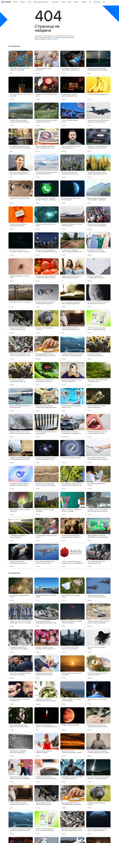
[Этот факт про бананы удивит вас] (98, 89)
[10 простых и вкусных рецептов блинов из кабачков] (98, 771)
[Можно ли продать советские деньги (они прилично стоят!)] (46, 141)
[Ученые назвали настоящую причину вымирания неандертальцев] (98, 400)
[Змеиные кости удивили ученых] (20, 192)
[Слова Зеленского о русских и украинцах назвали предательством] (72, 141)
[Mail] (2, 2)
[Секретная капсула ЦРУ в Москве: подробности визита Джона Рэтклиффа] (98, 115)
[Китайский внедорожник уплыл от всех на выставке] (20, 400)
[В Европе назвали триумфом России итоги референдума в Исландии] (98, 218)
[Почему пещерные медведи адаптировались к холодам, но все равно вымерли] (72, 530)
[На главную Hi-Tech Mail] (7, 2)
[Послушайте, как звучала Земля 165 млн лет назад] (98, 374)
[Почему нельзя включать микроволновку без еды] (72, 89)
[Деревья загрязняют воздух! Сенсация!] (46, 504)
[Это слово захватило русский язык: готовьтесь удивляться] (72, 296)
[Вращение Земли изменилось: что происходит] (72, 192)
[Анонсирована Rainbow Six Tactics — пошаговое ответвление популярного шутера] (20, 608)
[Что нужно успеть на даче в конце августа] (46, 530)
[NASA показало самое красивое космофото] (20, 504)
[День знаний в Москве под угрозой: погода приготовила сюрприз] (20, 823)
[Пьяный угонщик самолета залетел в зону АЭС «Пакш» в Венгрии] (98, 693)
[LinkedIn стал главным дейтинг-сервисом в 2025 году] (72, 582)
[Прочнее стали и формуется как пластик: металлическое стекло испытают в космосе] (20, 348)
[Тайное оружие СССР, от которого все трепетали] (20, 322)
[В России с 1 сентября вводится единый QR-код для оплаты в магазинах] (98, 141)
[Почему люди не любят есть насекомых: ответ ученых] (46, 374)
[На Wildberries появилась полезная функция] (20, 530)
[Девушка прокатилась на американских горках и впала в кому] (72, 660)
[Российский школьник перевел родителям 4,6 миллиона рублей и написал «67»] (20, 141)
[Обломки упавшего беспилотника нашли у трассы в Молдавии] (98, 719)
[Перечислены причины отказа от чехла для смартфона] (72, 374)
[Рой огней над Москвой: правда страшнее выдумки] (72, 719)
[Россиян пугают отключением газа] (98, 797)
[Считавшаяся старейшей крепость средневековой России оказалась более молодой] (72, 244)
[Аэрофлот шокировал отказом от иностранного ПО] (72, 218)
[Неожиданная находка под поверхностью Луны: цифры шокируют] (20, 745)
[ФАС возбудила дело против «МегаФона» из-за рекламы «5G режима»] (98, 530)
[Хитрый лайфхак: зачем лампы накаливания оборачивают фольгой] (46, 296)
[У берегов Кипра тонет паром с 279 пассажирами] (72, 797)
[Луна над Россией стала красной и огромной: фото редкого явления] (98, 582)
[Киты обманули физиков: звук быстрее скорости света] (46, 556)
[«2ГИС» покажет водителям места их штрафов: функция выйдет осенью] (98, 322)
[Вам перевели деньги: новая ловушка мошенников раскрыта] (98, 823)
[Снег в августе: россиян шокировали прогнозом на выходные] (72, 167)
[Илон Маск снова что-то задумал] (20, 296)
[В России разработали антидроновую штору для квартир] (98, 270)
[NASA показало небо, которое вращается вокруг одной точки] (72, 608)
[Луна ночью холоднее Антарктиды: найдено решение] (20, 660)
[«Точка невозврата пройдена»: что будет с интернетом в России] (46, 244)
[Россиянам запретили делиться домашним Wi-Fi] (46, 426)
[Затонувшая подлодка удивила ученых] (20, 693)
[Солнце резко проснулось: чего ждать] (46, 218)
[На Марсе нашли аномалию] (72, 823)
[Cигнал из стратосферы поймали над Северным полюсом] (46, 167)
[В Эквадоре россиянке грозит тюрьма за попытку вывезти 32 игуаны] (98, 608)
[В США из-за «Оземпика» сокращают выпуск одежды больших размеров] (98, 244)
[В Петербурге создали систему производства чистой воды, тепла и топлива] (72, 478)
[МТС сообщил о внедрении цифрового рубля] (98, 660)
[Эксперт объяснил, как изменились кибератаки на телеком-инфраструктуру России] (20, 556)
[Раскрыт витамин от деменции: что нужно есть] (20, 797)
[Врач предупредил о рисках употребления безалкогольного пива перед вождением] (46, 348)
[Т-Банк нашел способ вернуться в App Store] (46, 582)
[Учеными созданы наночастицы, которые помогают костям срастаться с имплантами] (98, 426)
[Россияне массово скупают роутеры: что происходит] (72, 745)
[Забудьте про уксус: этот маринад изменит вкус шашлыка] (46, 608)
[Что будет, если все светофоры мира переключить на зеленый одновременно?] (98, 504)
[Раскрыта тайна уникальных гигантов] (46, 322)
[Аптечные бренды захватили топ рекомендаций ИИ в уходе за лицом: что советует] (46, 634)
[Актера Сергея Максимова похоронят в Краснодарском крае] (46, 823)
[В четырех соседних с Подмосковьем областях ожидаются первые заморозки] (98, 348)
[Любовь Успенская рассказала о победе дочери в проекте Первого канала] (72, 270)
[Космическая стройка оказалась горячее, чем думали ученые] (46, 452)
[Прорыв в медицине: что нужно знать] (20, 270)
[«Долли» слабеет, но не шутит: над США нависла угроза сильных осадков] (20, 426)
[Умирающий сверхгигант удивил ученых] (46, 693)
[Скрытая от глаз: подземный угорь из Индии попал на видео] (46, 478)
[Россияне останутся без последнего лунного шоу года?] (20, 244)
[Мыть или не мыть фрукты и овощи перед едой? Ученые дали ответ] (46, 400)
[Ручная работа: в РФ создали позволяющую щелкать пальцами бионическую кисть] (98, 452)
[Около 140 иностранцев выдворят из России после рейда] (20, 771)
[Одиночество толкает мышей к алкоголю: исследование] (46, 660)
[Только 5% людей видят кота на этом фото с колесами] (20, 63)
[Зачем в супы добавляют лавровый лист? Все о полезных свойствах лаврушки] (46, 797)
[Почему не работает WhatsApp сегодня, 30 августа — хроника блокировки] (46, 192)
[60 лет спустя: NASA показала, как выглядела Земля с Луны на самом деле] (98, 296)
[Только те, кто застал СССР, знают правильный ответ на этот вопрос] (20, 719)
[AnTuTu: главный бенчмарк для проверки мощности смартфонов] (72, 556)
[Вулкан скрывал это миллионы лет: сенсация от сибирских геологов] (98, 192)
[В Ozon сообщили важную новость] (72, 115)
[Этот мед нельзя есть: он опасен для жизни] (20, 89)
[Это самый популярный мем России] (98, 478)
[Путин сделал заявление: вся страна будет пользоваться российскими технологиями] (72, 63)
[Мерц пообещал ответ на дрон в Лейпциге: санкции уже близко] (72, 634)
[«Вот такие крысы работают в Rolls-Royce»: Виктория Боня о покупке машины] (20, 167)
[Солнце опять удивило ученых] (72, 452)
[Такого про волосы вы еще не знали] (98, 745)
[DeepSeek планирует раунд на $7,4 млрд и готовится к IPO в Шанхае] (20, 478)
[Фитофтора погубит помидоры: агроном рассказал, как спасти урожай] (46, 270)
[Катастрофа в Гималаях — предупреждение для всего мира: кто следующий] (46, 719)
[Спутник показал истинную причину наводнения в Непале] (20, 115)
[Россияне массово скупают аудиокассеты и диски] (20, 218)
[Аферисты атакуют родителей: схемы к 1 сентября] (72, 504)
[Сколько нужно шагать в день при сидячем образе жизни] (46, 115)
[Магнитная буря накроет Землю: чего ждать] (72, 771)
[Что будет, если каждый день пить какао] (46, 89)
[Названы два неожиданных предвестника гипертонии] (46, 771)
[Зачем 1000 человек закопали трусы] (72, 693)
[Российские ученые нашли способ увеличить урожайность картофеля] (20, 634)
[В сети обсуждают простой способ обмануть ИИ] (98, 556)
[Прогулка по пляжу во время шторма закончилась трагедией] (98, 63)
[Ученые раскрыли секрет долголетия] (46, 63)
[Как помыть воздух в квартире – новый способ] (72, 400)
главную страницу (52, 39)
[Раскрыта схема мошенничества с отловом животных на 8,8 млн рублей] (20, 452)
